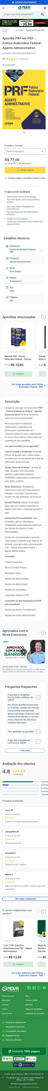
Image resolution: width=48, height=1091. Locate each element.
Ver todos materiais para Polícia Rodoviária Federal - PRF (27, 974)
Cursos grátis (31, 1000)
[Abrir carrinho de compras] (45, 8)
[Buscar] (44, 14)
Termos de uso (14, 1087)
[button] (24, 132)
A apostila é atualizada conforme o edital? (19, 741)
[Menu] (3, 8)
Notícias (29, 1005)
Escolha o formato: (14, 145)
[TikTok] (29, 988)
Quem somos (8, 996)
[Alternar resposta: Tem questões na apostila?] (38, 731)
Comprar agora (26, 170)
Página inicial (5, 30)
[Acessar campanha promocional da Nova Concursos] (24, 23)
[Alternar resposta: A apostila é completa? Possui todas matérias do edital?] (38, 697)
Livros (4, 1009)
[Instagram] (39, 988)
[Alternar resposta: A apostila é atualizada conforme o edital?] (38, 741)
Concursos (7, 1013)
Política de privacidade (31, 1087)
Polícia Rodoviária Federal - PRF (23, 250)
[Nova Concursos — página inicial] (24, 8)
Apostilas (20, 30)
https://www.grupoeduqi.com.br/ (25, 1084)
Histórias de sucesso (35, 1013)
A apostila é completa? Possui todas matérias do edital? (20, 697)
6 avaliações (24, 59)
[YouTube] (44, 988)
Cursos (5, 1005)
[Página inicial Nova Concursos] (10, 989)
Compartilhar (10, 65)
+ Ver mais (25, 750)
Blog (27, 996)
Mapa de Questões (34, 1009)
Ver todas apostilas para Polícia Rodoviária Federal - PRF (27, 385)
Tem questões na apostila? (21, 731)
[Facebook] (34, 988)
